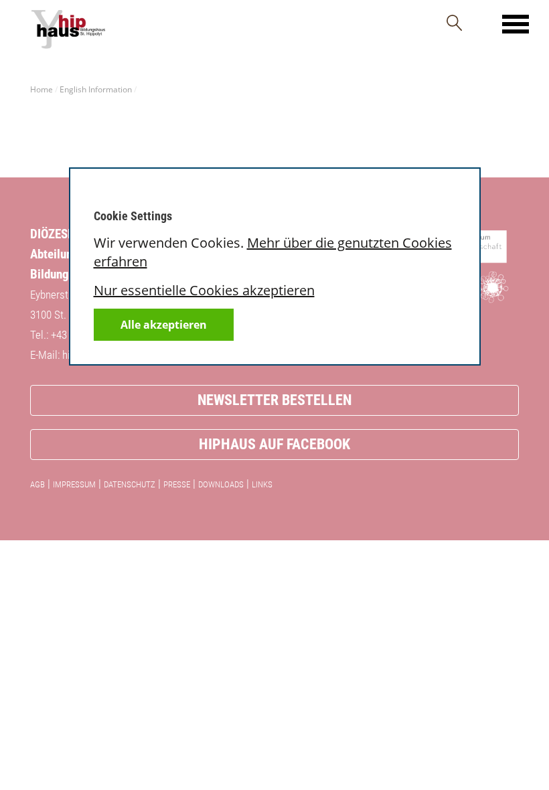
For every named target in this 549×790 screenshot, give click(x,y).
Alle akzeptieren (164, 324)
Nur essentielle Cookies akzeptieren (204, 290)
